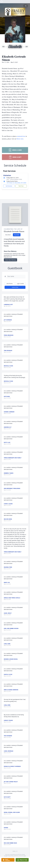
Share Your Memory (10, 260)
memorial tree (21, 136)
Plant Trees (21, 186)
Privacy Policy (11, 856)
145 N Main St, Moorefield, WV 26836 (16, 183)
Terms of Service (19, 856)
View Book (8, 235)
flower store (20, 139)
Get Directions (9, 186)
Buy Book (16, 235)
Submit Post (15, 287)
